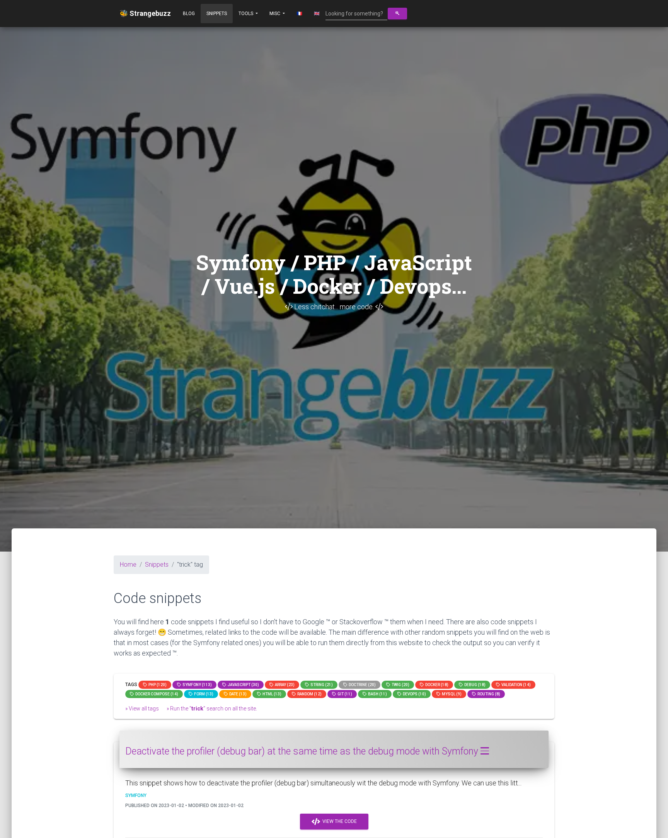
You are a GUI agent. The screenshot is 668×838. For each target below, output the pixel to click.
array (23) (284, 685)
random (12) (309, 694)
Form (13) (203, 694)
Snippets (216, 13)
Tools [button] (246, 13)
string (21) (321, 685)
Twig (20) (399, 685)
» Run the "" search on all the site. (212, 708)
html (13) (271, 694)
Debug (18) (474, 685)
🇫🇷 (299, 13)
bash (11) (376, 694)
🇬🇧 (317, 13)
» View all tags (142, 708)
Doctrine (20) (361, 685)
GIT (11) (344, 694)
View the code (338, 821)
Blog (189, 13)
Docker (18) (436, 685)
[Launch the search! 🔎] (397, 13)
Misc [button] (275, 13)
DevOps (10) (413, 694)
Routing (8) (488, 694)
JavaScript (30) (242, 685)
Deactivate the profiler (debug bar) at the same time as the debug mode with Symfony (303, 751)
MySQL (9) (451, 694)
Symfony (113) (196, 685)
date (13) (237, 694)
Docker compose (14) (156, 694)
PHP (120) (157, 685)
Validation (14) (515, 685)
